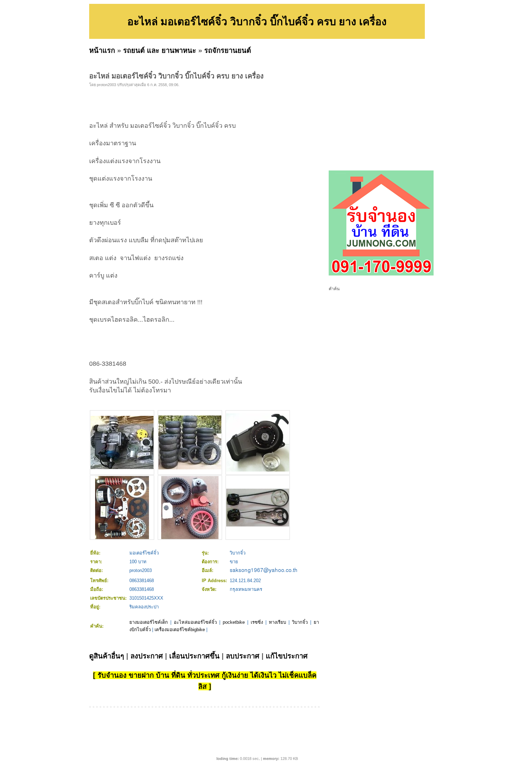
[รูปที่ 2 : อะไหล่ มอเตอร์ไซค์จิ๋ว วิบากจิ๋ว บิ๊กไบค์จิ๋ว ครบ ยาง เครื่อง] (189, 467)
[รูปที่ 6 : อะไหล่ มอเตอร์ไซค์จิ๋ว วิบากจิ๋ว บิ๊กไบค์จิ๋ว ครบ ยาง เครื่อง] (257, 525)
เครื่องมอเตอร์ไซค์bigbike (180, 629)
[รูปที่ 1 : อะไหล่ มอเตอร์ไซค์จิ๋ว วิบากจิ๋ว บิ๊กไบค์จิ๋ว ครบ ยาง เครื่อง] (122, 467)
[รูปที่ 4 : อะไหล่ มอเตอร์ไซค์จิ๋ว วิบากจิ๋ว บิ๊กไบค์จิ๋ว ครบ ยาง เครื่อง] (122, 537)
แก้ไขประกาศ (287, 656)
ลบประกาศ (242, 656)
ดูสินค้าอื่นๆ (106, 656)
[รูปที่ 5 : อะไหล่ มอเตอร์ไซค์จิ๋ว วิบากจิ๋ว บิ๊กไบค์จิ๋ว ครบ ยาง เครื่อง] (190, 537)
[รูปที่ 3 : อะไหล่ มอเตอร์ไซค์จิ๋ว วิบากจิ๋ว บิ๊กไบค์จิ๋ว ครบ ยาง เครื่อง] (257, 470)
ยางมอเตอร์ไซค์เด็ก (148, 622)
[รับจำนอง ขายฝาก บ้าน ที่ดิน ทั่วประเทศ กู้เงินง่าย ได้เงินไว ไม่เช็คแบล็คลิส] (381, 274)
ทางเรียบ (277, 622)
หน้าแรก (102, 50)
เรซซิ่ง (257, 622)
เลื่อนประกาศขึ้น (194, 656)
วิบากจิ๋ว (300, 622)
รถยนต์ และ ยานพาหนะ (159, 50)
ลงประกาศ (146, 656)
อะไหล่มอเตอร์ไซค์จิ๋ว (195, 622)
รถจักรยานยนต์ (227, 50)
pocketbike (234, 622)
